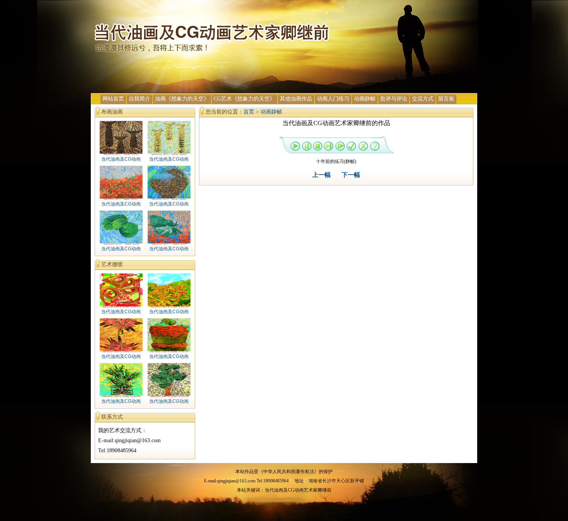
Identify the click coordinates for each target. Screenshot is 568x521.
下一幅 (351, 174)
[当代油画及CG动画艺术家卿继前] (212, 51)
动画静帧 (271, 112)
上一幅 (321, 174)
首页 (248, 112)
